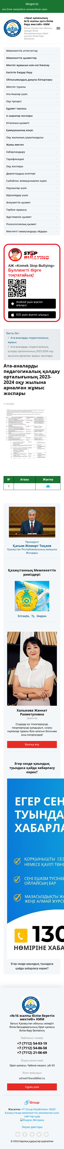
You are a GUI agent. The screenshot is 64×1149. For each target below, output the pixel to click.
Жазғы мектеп (15, 144)
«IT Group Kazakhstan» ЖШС (38, 1109)
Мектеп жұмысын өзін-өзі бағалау (27, 65)
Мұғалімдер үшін (17, 195)
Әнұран (41, 616)
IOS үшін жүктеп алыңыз (32, 314)
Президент (32, 542)
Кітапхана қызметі (17, 123)
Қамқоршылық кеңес (19, 130)
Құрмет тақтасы (16, 108)
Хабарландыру (15, 152)
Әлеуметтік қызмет (18, 202)
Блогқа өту (32, 744)
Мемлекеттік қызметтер (21, 58)
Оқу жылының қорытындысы (24, 137)
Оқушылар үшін (16, 188)
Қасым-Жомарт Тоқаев (32, 546)
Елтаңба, (24, 616)
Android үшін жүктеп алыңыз (29, 304)
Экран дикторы (32, 1127)
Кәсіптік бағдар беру (19, 72)
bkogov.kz (32, 4)
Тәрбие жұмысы (16, 209)
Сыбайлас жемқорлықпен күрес (26, 180)
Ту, (33, 616)
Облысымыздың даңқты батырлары (29, 79)
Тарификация (15, 159)
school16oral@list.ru (32, 1078)
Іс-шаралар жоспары (19, 115)
